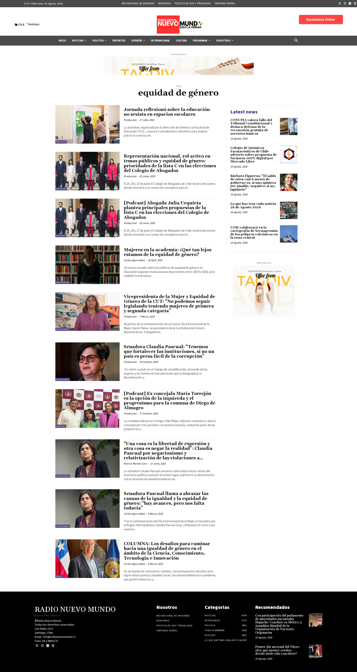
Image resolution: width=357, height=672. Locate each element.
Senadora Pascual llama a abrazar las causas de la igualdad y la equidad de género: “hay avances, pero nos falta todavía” (166, 501)
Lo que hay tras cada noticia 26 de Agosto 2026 (253, 205)
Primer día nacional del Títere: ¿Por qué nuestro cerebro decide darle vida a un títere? (277, 650)
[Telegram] (350, 4)
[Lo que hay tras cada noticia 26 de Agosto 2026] (289, 210)
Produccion (130, 120)
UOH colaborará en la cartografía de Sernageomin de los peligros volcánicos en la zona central (254, 233)
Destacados (62, 282)
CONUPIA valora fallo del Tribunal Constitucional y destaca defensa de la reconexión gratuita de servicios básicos (251, 127)
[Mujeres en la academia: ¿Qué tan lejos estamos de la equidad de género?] (87, 264)
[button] (296, 41)
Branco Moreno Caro (135, 463)
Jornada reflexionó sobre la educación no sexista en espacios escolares (167, 112)
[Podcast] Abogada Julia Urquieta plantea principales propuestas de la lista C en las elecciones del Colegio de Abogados (166, 210)
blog (59, 576)
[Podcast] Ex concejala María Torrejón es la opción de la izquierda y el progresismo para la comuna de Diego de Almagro (169, 401)
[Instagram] (345, 4)
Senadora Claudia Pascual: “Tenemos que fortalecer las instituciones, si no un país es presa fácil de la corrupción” (169, 351)
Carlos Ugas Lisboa (134, 260)
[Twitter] (340, 4)
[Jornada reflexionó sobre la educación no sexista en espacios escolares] (87, 124)
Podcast (60, 235)
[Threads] (53, 646)
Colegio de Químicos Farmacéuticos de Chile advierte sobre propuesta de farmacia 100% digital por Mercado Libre (253, 155)
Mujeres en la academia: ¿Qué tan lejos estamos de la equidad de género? (167, 252)
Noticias (61, 142)
